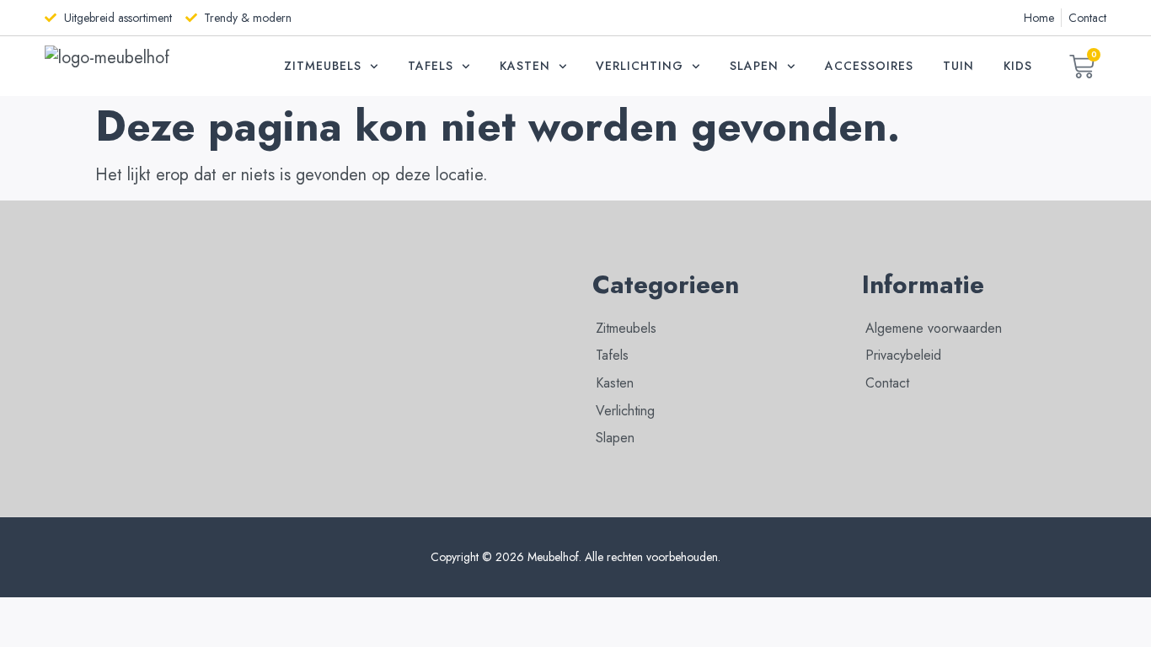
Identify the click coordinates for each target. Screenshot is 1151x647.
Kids (1018, 65)
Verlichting (639, 65)
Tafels (430, 65)
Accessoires (869, 65)
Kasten (525, 65)
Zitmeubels (322, 65)
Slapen (754, 65)
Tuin (958, 65)
